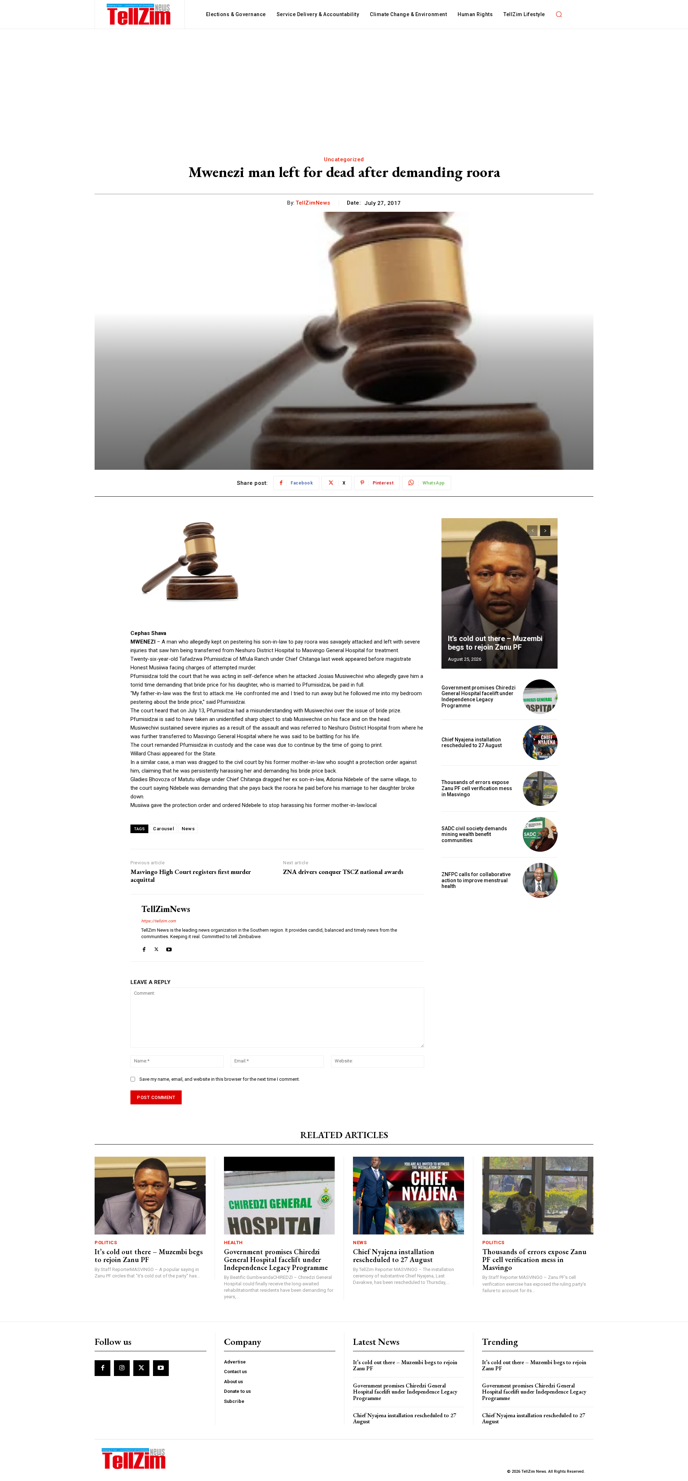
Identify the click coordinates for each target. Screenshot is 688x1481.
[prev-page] (532, 530)
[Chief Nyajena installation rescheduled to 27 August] (540, 742)
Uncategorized (344, 159)
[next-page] (545, 530)
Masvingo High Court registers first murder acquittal (190, 875)
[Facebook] (144, 948)
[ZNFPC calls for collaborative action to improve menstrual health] (540, 880)
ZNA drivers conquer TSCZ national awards (343, 872)
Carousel (163, 828)
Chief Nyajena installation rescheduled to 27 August (471, 743)
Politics (106, 1242)
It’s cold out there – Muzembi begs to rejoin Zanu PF (495, 642)
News (188, 828)
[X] (156, 948)
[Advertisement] (344, 83)
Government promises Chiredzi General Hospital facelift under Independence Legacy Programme (478, 696)
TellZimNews (313, 203)
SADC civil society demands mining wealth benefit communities (474, 835)
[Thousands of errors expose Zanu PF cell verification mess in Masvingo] (540, 788)
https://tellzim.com (158, 921)
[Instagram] (122, 1368)
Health (233, 1242)
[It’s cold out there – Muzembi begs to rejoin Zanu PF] (499, 593)
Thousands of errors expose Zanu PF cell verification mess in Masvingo (476, 788)
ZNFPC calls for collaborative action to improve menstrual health (476, 880)
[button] (559, 14)
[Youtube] (169, 948)
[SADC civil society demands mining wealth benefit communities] (540, 834)
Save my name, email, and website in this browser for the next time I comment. (219, 1079)
